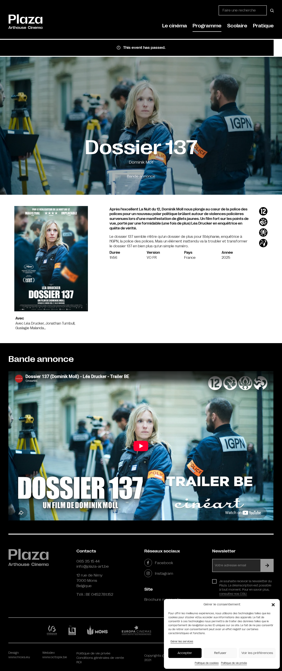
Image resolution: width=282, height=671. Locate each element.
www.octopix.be (54, 657)
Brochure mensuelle (162, 599)
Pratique (263, 25)
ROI (79, 662)
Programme (207, 25)
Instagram (164, 573)
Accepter (185, 653)
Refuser (220, 653)
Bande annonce (141, 176)
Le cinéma (174, 25)
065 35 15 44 (88, 561)
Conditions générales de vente (100, 658)
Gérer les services (182, 641)
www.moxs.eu (19, 657)
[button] (273, 604)
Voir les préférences (257, 653)
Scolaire (237, 25)
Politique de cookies (207, 663)
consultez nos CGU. (233, 593)
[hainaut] (73, 630)
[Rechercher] (271, 10)
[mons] (99, 630)
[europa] (139, 630)
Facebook (164, 563)
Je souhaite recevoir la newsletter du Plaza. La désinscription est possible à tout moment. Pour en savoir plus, (245, 587)
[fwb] (53, 630)
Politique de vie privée (234, 663)
